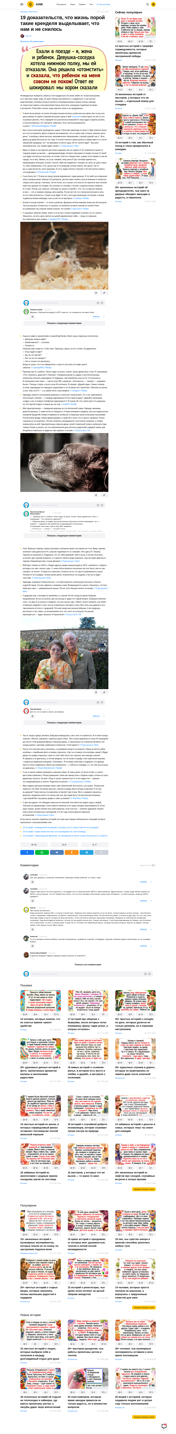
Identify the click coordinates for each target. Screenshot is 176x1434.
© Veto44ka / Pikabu (79, 798)
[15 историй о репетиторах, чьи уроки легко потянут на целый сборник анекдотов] (88, 1269)
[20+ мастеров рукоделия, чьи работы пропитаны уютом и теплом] (88, 1331)
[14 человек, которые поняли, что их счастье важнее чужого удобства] (40, 1001)
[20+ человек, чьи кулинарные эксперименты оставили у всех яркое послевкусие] (135, 1331)
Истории (118, 60)
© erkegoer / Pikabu (78, 391)
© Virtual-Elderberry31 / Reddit (49, 768)
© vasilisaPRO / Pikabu (41, 368)
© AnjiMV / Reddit (68, 404)
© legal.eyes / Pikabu (80, 209)
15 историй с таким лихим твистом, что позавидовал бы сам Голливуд (54, 832)
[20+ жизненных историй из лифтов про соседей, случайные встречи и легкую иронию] (135, 1154)
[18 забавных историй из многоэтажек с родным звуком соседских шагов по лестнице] (40, 1154)
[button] (34, 844)
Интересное (120, 1078)
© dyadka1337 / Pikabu (58, 219)
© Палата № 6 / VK (82, 430)
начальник (76, 117)
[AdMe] (35, 4)
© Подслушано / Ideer (69, 146)
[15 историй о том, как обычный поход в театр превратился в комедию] (135, 124)
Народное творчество (28, 12)
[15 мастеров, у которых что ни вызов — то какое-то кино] (88, 1154)
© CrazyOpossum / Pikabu (79, 782)
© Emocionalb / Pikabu (46, 172)
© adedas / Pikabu (81, 198)
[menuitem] (61, 4)
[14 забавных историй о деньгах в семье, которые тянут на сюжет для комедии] (135, 1106)
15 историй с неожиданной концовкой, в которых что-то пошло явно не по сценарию (60, 827)
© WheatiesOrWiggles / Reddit (43, 126)
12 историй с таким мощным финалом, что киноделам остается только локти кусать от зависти (65, 836)
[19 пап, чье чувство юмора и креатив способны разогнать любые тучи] (135, 1221)
